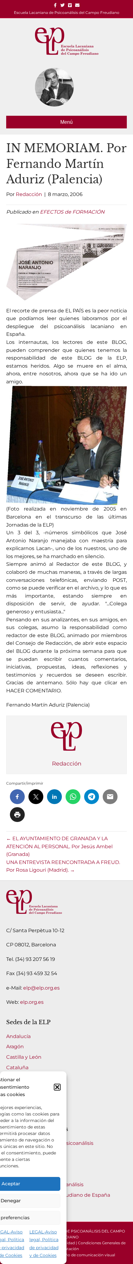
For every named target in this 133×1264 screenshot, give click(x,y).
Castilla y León (23, 1057)
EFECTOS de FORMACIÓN (72, 212)
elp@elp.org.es (41, 988)
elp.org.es (32, 1002)
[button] (57, 1087)
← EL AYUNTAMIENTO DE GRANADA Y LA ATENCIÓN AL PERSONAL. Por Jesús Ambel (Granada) (59, 846)
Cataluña (17, 1067)
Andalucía (18, 1036)
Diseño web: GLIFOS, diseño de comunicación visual (66, 1255)
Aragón (15, 1046)
